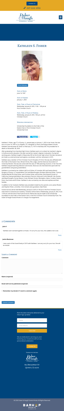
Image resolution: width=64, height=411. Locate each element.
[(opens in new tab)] (32, 406)
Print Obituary (22, 85)
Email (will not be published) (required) (15, 284)
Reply (60, 235)
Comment (5, 258)
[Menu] (60, 17)
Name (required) (7, 277)
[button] (32, 331)
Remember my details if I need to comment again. (20, 291)
